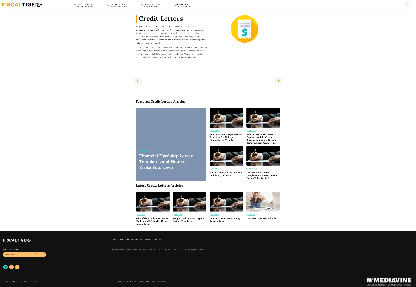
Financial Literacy (134, 239)
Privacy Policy (144, 281)
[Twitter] (5, 267)
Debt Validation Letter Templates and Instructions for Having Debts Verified (262, 175)
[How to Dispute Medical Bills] (263, 202)
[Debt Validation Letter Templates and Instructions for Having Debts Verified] (263, 156)
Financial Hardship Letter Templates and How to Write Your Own (166, 161)
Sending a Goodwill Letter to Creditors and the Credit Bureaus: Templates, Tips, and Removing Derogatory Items (261, 138)
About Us (157, 239)
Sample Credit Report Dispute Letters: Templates (188, 219)
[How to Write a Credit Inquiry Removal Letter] (226, 202)
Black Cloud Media (140, 250)
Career (147, 239)
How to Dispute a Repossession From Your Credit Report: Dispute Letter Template (226, 137)
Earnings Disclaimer (158, 281)
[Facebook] (17, 267)
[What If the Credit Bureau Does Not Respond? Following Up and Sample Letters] (153, 202)
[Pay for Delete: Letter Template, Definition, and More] (226, 156)
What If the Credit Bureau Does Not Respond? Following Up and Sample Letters (152, 221)
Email (5, 251)
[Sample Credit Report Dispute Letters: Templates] (189, 202)
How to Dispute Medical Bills (261, 218)
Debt (122, 239)
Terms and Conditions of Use (126, 281)
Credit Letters (144, 150)
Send (40, 255)
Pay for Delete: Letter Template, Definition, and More (226, 174)
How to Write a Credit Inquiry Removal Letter (225, 219)
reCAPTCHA (8, 258)
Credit (114, 239)
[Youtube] (11, 267)
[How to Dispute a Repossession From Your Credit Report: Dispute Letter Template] (226, 118)
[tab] (403, 4)
